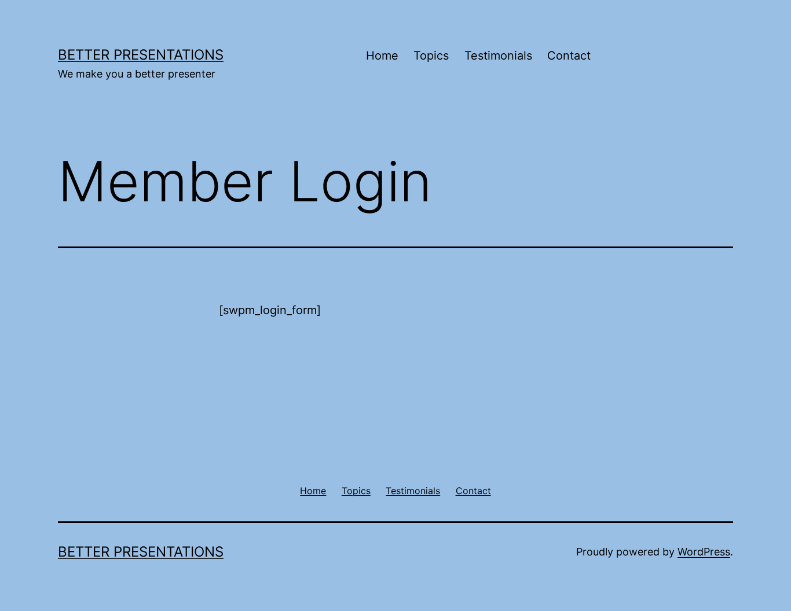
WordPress (704, 552)
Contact (569, 55)
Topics (431, 55)
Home (382, 55)
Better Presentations (141, 54)
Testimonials (498, 55)
